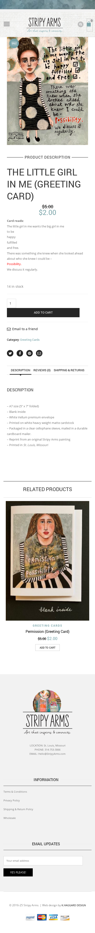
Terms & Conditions (15, 791)
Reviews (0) (41, 370)
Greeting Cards (30, 340)
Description (20, 370)
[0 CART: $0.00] (89, 26)
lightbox (15, 136)
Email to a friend (25, 329)
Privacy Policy (11, 800)
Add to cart (43, 312)
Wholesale (9, 818)
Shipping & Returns (69, 370)
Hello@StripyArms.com (51, 753)
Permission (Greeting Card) (47, 631)
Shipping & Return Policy (18, 809)
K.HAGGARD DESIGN (74, 905)
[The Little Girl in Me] (47, 90)
